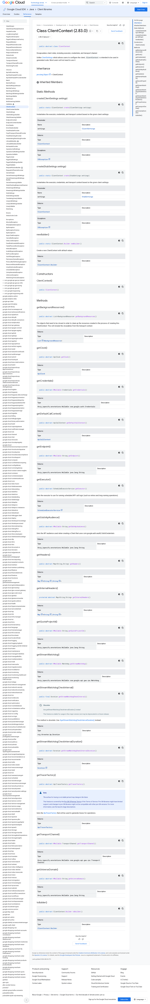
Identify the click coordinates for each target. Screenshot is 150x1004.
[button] (14, 280)
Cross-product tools (59, 3)
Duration (41, 768)
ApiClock (41, 374)
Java (31, 9)
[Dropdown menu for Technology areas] (46, 2)
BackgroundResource (52, 341)
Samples (38, 14)
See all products (37, 972)
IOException (43, 159)
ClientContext (44, 144)
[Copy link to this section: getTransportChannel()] (62, 834)
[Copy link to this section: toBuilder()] (49, 902)
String (46, 581)
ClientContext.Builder (47, 265)
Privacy (46, 995)
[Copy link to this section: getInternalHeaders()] (60, 588)
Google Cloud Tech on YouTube (131, 987)
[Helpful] (120, 25)
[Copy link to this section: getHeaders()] (52, 555)
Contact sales (37, 983)
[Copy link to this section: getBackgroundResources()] (66, 307)
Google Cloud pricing (39, 976)
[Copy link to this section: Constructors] (55, 274)
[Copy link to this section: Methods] (50, 301)
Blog (122, 972)
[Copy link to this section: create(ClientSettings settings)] (69, 98)
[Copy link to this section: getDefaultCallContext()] (63, 414)
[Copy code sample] (122, 43)
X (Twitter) (124, 980)
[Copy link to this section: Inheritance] (52, 68)
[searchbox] (15, 21)
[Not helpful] (123, 25)
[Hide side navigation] (26, 1000)
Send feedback (117, 31)
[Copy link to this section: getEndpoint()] (53, 447)
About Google (37, 995)
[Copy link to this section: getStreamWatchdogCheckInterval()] (75, 687)
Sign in (144, 3)
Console (115, 3)
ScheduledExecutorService (49, 510)
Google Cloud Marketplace (41, 980)
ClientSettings (47, 57)
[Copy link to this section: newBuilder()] (51, 234)
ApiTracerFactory (50, 813)
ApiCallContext (44, 439)
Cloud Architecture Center (100, 983)
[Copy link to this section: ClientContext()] (54, 281)
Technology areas (37, 3)
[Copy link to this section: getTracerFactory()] (58, 775)
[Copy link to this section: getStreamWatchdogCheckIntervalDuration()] (84, 742)
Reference (27, 14)
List (39, 341)
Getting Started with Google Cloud (103, 976)
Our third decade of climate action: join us (90, 995)
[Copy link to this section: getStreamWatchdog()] (61, 655)
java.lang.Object (42, 75)
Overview (6, 14)
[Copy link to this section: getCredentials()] (55, 381)
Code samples (96, 980)
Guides (16, 14)
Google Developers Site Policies (70, 955)
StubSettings (87, 197)
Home (39, 25)
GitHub (93, 972)
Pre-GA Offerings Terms (72, 801)
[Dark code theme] (119, 43)
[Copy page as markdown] (97, 31)
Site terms (54, 995)
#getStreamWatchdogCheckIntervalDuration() (77, 720)
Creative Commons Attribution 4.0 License (92, 953)
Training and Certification (99, 987)
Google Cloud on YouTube (129, 983)
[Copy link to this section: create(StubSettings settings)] (68, 166)
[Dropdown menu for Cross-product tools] (69, 2)
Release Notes (67, 980)
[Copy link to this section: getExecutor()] (53, 479)
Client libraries (44, 9)
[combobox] (96, 3)
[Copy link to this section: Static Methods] (58, 92)
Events (123, 976)
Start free (141, 9)
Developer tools (61, 25)
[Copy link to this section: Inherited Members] (64, 82)
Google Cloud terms (67, 995)
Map (39, 581)
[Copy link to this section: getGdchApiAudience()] (62, 517)
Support (64, 976)
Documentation (48, 25)
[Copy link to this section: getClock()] (49, 348)
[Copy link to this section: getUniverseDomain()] (60, 869)
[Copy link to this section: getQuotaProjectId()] (59, 622)
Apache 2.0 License (40, 955)
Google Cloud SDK (16, 9)
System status (67, 983)
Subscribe (124, 999)
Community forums (68, 972)
